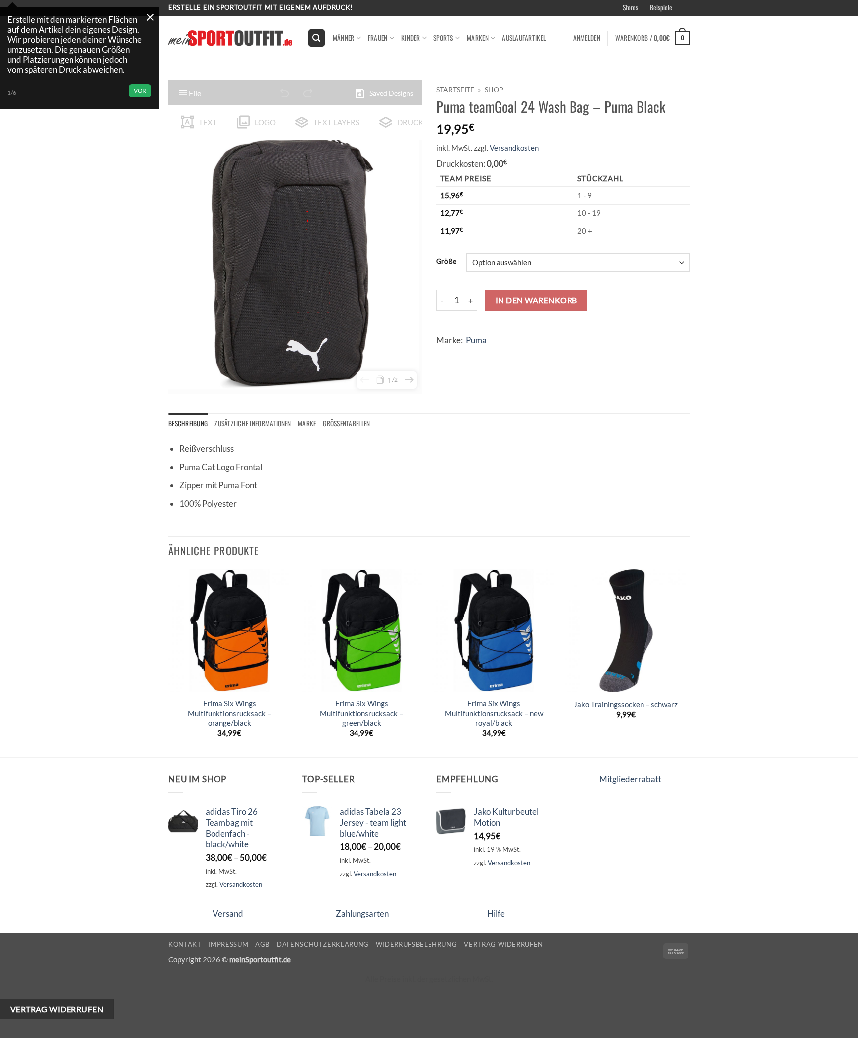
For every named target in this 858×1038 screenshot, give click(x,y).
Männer (344, 38)
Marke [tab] (307, 423)
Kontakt (185, 944)
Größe (446, 261)
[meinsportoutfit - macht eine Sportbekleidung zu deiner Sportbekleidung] (230, 38)
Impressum (228, 944)
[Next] (686, 662)
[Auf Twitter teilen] (465, 356)
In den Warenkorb (536, 300)
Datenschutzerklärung (323, 944)
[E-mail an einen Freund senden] (484, 356)
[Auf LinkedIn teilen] (521, 356)
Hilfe (496, 913)
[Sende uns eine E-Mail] (695, 12)
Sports (443, 38)
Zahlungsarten (362, 913)
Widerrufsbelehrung (416, 944)
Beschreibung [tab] (188, 423)
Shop (494, 89)
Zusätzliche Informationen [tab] (252, 423)
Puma (476, 340)
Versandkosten (514, 147)
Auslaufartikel (524, 38)
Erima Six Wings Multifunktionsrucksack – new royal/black (494, 713)
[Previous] (168, 662)
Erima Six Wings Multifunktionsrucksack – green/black (361, 713)
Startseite (455, 89)
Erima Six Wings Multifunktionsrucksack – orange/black (229, 713)
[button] (698, 19)
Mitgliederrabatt (630, 779)
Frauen (378, 38)
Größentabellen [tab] (346, 423)
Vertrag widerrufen (503, 944)
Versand (228, 913)
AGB (262, 944)
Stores (630, 7)
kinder (410, 38)
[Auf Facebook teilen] (446, 356)
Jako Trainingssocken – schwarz (626, 704)
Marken (478, 38)
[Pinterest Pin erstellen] (502, 356)
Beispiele (661, 7)
